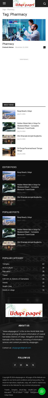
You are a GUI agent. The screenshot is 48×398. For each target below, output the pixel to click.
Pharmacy (8, 43)
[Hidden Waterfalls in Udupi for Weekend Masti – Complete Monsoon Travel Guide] (8, 126)
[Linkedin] (27, 365)
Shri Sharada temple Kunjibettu (29, 136)
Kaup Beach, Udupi (24, 111)
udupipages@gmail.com (21, 348)
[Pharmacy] (24, 30)
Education (6, 40)
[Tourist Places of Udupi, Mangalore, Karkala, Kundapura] (24, 310)
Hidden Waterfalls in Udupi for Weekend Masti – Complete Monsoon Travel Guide (28, 125)
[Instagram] (21, 365)
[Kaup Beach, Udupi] (8, 114)
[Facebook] (15, 365)
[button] (42, 391)
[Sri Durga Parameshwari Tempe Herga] (8, 151)
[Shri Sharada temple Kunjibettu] (8, 139)
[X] (33, 365)
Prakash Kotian (8, 47)
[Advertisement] (24, 76)
